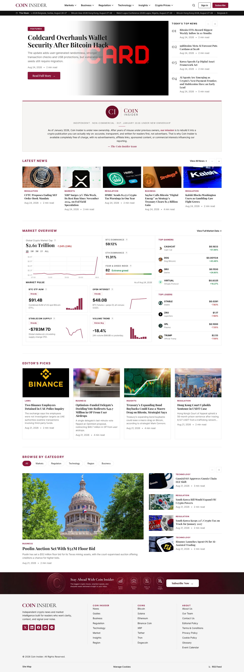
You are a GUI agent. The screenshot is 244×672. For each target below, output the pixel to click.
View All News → (198, 161)
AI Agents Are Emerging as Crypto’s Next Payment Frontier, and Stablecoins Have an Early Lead (198, 82)
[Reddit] (45, 627)
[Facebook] (38, 627)
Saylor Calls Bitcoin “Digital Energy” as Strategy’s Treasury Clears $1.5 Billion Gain (161, 199)
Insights (143, 5)
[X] (25, 627)
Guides (96, 613)
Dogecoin (143, 642)
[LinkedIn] (32, 627)
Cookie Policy (189, 637)
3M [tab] (37, 251)
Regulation (105, 5)
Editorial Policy (190, 623)
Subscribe (220, 5)
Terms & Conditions (192, 628)
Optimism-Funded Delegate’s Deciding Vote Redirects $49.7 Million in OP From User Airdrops (94, 410)
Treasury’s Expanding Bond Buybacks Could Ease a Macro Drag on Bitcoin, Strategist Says (146, 408)
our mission (167, 130)
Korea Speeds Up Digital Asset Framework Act (197, 63)
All (27, 463)
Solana (141, 613)
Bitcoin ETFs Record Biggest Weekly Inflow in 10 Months (196, 31)
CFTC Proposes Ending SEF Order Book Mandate (40, 196)
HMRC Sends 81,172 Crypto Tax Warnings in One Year (121, 196)
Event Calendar (190, 647)
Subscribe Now (182, 583)
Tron (140, 637)
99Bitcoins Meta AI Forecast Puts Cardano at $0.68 (198, 47)
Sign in (204, 5)
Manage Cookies (122, 666)
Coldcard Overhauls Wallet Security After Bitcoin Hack (68, 41)
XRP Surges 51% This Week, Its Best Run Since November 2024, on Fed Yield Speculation (82, 199)
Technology (124, 5)
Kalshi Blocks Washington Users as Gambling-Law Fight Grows (200, 198)
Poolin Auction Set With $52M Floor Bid (58, 548)
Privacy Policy (190, 632)
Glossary (187, 642)
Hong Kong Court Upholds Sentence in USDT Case (194, 406)
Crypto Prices (162, 5)
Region (90, 463)
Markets (69, 5)
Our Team (187, 613)
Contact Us (188, 618)
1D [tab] (27, 251)
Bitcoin (141, 608)
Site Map (26, 666)
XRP (140, 628)
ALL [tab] (47, 251)
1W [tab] (32, 251)
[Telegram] (52, 627)
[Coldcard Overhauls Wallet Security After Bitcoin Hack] (117, 58)
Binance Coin (145, 623)
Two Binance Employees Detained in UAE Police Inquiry (44, 406)
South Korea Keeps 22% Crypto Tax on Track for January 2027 (198, 522)
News (96, 608)
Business (86, 5)
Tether (141, 632)
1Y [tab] (41, 251)
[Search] (194, 5)
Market (96, 632)
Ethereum (143, 618)
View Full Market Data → (209, 230)
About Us (187, 608)
